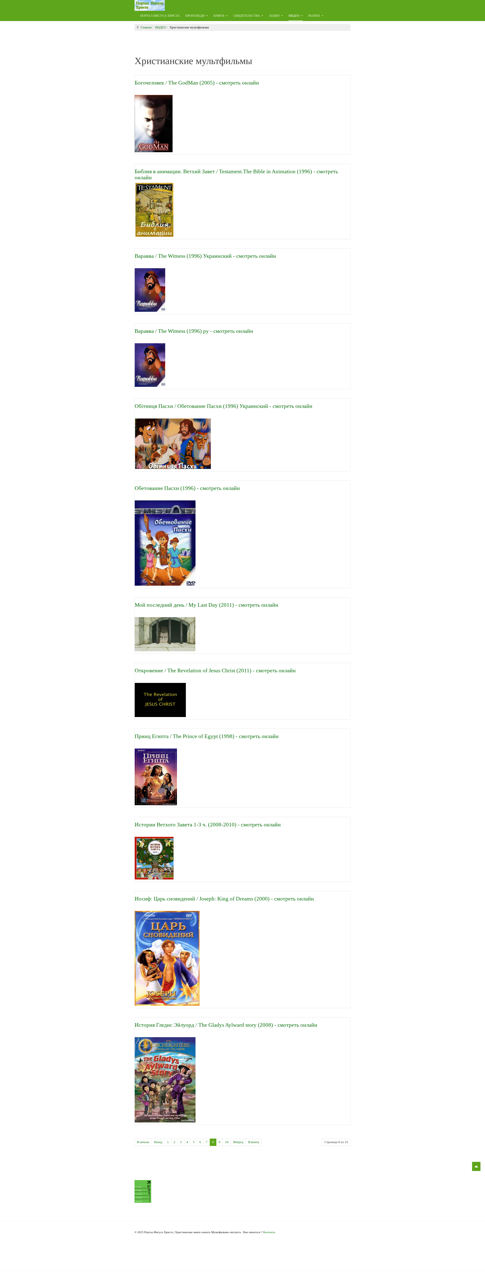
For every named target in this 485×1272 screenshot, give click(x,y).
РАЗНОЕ (314, 15)
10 (226, 1142)
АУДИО (274, 15)
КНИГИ (219, 15)
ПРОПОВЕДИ (195, 15)
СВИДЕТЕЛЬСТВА (247, 15)
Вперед (238, 1142)
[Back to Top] (476, 1166)
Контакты (269, 1232)
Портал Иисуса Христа (160, 15)
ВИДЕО (294, 15)
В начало (143, 1142)
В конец (253, 1142)
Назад (158, 1142)
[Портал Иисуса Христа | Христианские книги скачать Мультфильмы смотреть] (150, 5)
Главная (146, 27)
